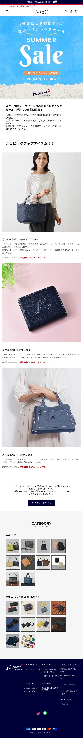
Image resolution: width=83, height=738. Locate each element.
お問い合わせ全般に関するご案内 (49, 671)
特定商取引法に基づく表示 (68, 692)
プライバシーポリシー (67, 686)
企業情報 (65, 704)
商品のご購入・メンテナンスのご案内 (32, 690)
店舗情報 (47, 684)
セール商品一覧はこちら (41, 503)
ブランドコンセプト (33, 669)
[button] (6, 11)
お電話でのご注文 (69, 664)
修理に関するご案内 (51, 676)
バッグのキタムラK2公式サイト (44, 733)
